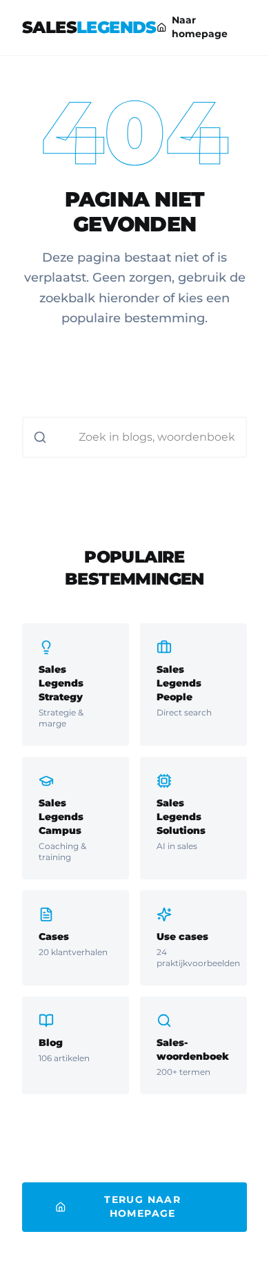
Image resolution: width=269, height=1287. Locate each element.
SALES (89, 27)
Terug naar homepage (142, 1206)
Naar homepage (200, 27)
